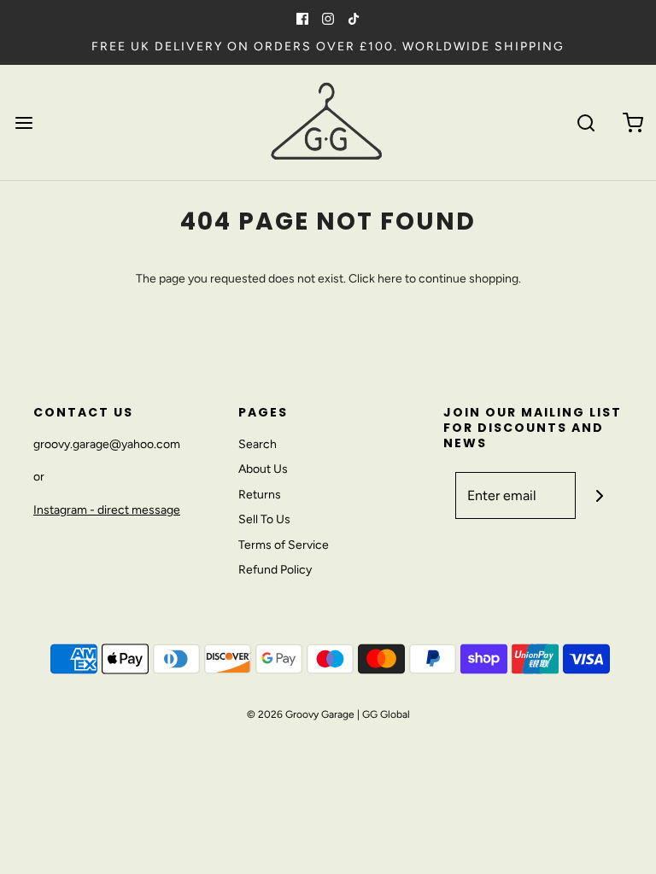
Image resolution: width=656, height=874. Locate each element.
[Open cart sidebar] (632, 122)
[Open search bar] (585, 122)
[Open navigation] (23, 122)
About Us (263, 469)
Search (257, 444)
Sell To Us (264, 519)
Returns (259, 494)
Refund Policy (275, 569)
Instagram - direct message (106, 510)
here (390, 278)
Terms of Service (283, 545)
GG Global (386, 714)
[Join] (599, 495)
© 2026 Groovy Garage (300, 714)
